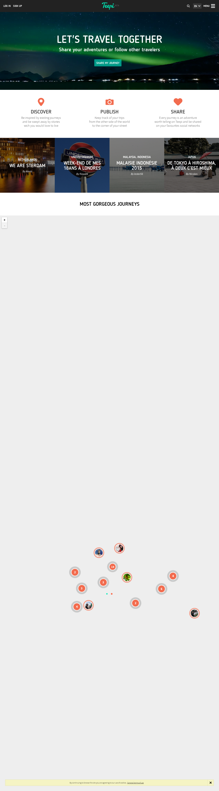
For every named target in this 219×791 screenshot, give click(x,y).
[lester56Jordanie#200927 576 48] (127, 577)
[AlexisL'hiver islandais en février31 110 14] (99, 552)
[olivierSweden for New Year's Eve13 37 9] (119, 548)
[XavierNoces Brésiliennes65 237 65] (88, 605)
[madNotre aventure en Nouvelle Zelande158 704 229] (194, 613)
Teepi (109, 6)
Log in (7, 6)
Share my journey (107, 63)
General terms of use (135, 782)
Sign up (17, 6)
